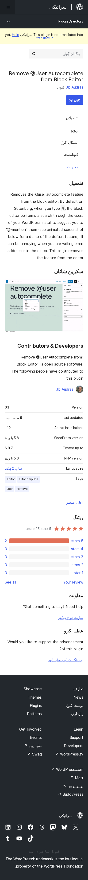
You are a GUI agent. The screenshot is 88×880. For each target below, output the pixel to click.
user (10, 489)
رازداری (77, 713)
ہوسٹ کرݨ (74, 705)
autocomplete (28, 479)
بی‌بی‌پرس (73, 786)
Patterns (34, 713)
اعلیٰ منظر (74, 502)
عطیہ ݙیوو (33, 745)
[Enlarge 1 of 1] (77, 285)
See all (10, 582)
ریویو (74, 130)
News (78, 697)
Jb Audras (74, 87)
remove (22, 489)
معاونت (73, 166)
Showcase (33, 688)
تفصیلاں (72, 118)
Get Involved (30, 729)
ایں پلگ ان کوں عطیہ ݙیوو (65, 659)
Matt (76, 777)
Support (76, 737)
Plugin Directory (70, 21)
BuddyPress (70, 794)
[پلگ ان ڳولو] (33, 53)
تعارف (78, 688)
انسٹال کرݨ (69, 142)
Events (36, 737)
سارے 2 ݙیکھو (13, 468)
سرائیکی (65, 815)
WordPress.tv (69, 754)
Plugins (36, 705)
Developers (73, 745)
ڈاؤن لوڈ (74, 100)
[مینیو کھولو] (7, 7)
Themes (35, 697)
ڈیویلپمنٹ (71, 154)
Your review (73, 582)
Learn (78, 729)
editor (11, 479)
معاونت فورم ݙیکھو (70, 617)
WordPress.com (67, 769)
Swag (34, 754)
